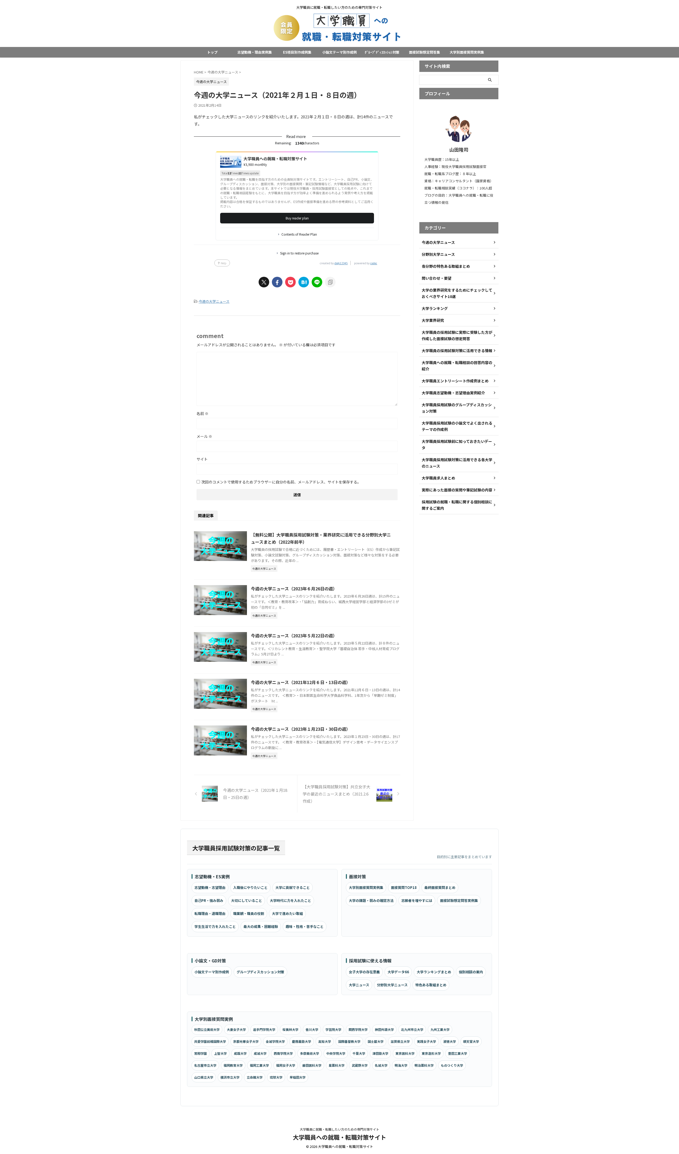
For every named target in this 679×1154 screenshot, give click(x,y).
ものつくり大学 (452, 1065)
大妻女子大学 (236, 1029)
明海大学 (401, 1065)
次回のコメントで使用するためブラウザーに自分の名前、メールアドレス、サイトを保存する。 (281, 482)
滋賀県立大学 (400, 1041)
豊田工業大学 (457, 1053)
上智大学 (220, 1053)
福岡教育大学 (233, 1065)
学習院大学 (333, 1029)
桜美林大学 (290, 1029)
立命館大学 (255, 1077)
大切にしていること (246, 900)
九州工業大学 (440, 1029)
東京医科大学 (405, 1053)
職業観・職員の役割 (248, 913)
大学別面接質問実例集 (467, 52)
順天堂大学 (471, 1041)
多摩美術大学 (309, 1053)
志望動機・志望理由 (209, 887)
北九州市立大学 (412, 1029)
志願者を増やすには (416, 900)
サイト (202, 459)
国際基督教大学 (349, 1041)
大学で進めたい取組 (287, 913)
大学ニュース (359, 984)
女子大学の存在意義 (364, 971)
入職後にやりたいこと (250, 887)
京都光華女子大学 (246, 1041)
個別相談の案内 (471, 971)
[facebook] (277, 282)
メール (204, 436)
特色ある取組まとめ (430, 984)
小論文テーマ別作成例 (339, 52)
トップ (212, 52)
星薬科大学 (337, 1065)
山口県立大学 (203, 1077)
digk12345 (341, 263)
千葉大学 (358, 1053)
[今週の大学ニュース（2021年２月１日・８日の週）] (303, 282)
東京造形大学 (431, 1053)
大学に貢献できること (292, 887)
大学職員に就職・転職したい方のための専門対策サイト (339, 1129)
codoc (373, 263)
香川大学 (312, 1029)
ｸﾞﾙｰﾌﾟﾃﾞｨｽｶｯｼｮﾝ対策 (382, 52)
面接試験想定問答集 (424, 52)
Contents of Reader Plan (299, 234)
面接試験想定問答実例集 (459, 900)
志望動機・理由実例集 (254, 52)
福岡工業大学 (259, 1065)
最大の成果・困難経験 (260, 926)
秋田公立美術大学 (207, 1029)
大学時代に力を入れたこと (290, 900)
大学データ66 (398, 971)
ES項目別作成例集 (297, 52)
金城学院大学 (275, 1041)
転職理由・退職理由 (209, 913)
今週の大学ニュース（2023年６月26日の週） (294, 588)
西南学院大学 (283, 1053)
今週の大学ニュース (214, 301)
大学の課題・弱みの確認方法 (371, 900)
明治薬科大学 (424, 1065)
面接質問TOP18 (404, 887)
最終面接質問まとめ (439, 887)
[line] (317, 282)
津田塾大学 (380, 1053)
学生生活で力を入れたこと (215, 926)
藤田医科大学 (311, 1065)
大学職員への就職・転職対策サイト (339, 1137)
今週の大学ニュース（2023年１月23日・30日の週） (300, 729)
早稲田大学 (298, 1077)
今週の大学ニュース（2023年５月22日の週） (294, 635)
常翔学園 (200, 1053)
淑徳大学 (449, 1041)
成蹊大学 (240, 1053)
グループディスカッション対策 (260, 971)
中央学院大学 (335, 1053)
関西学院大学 (358, 1029)
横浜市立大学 (230, 1077)
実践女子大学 (426, 1041)
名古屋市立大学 (205, 1065)
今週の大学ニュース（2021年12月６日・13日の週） (300, 682)
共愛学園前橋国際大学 (210, 1041)
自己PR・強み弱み (208, 900)
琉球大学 (276, 1077)
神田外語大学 (384, 1029)
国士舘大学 (376, 1041)
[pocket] (290, 282)
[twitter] (264, 282)
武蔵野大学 (360, 1065)
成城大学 (260, 1053)
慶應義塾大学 (301, 1041)
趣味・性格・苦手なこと (305, 926)
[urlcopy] (330, 282)
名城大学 (381, 1065)
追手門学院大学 (264, 1029)
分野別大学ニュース (392, 984)
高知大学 (324, 1041)
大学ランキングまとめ (434, 971)
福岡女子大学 (285, 1065)
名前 (202, 413)
